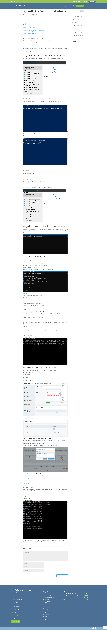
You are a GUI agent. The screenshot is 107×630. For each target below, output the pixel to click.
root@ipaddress (29, 478)
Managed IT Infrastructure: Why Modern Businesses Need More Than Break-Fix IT (77, 37)
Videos (85, 593)
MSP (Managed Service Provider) (68, 591)
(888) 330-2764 (18, 615)
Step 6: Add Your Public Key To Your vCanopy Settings (34, 30)
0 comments (38, 14)
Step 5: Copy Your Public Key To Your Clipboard (33, 28)
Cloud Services (64, 601)
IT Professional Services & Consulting (69, 593)
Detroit (15, 605)
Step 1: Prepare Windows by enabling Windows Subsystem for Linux (37, 23)
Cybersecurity (64, 603)
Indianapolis (47, 599)
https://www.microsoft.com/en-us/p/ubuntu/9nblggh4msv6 (34, 183)
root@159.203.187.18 (30, 483)
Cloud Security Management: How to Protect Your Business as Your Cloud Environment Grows (78, 27)
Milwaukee (47, 608)
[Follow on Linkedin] (12, 2)
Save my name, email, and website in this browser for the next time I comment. (39, 573)
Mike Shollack (27, 14)
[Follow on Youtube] (14, 2)
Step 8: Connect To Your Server (30, 33)
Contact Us (86, 597)
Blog (85, 591)
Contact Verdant (15, 621)
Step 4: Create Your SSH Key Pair (30, 27)
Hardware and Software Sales (67, 596)
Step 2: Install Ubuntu (28, 24)
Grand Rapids (16, 598)
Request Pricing (79, 5)
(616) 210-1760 (84, 1)
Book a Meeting (69, 5)
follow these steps (28, 53)
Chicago (46, 591)
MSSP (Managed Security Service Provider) (70, 595)
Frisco (46, 616)
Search (81, 11)
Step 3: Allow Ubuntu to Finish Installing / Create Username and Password (38, 25)
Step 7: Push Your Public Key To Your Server (32, 31)
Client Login (92, 1)
